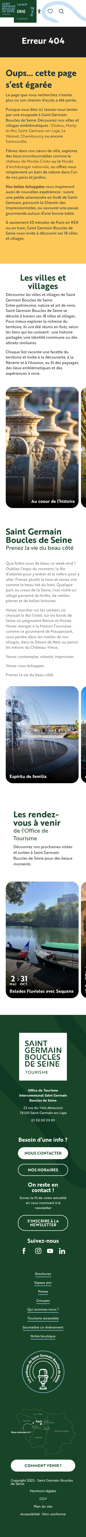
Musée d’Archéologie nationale (39, 163)
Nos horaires (43, 1170)
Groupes (43, 1300)
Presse (43, 1291)
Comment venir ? (43, 1465)
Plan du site (43, 1506)
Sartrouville (16, 141)
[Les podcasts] (43, 1372)
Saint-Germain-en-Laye (39, 130)
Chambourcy (32, 136)
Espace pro (43, 1282)
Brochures (43, 1273)
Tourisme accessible (43, 1318)
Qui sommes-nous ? (43, 1309)
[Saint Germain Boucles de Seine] (8, 8)
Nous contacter (43, 1153)
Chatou (57, 125)
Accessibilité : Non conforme (43, 1514)
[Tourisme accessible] (39, 11)
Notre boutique (43, 1336)
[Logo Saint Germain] (43, 1057)
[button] (61, 11)
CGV (43, 1498)
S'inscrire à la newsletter (43, 1222)
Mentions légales (43, 1491)
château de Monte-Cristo (28, 161)
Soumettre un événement (43, 1327)
